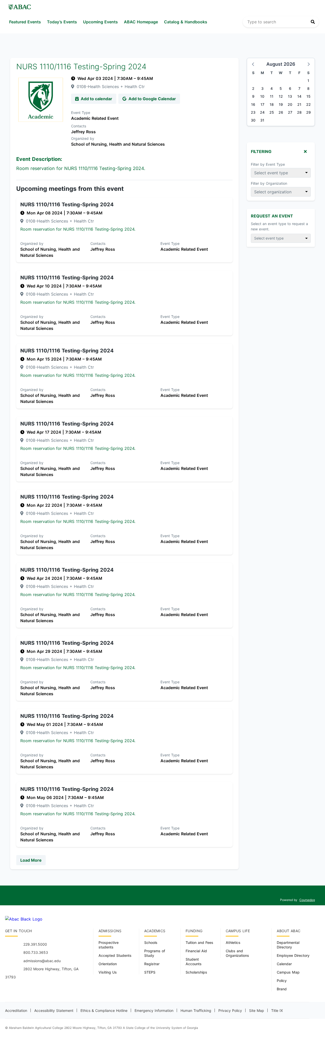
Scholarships (196, 972)
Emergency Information (154, 1010)
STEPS (149, 972)
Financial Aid (196, 951)
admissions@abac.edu (42, 961)
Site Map (256, 1010)
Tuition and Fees (199, 942)
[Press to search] (313, 22)
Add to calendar (96, 98)
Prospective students (109, 944)
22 (308, 104)
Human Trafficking (196, 1010)
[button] (253, 64)
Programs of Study (154, 953)
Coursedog (307, 900)
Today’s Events (62, 21)
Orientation (108, 964)
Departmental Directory (288, 944)
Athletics (233, 942)
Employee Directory (293, 955)
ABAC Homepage (141, 21)
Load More (31, 860)
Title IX (277, 1010)
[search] (281, 21)
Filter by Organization (269, 183)
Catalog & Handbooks (185, 21)
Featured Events (25, 21)
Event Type (80, 112)
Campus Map (288, 972)
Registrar (151, 964)
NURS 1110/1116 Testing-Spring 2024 (67, 204)
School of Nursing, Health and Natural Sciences (118, 144)
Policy (282, 980)
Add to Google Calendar (151, 98)
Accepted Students (115, 955)
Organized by (82, 138)
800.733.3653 (35, 952)
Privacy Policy (230, 1010)
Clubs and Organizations (237, 953)
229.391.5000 (35, 944)
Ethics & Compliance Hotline (103, 1010)
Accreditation (16, 1010)
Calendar (284, 964)
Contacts (78, 126)
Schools (150, 942)
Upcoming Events (100, 21)
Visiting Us (108, 972)
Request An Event (272, 215)
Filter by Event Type (268, 164)
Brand (282, 989)
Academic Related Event (95, 118)
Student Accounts (194, 961)
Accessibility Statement (53, 1010)
